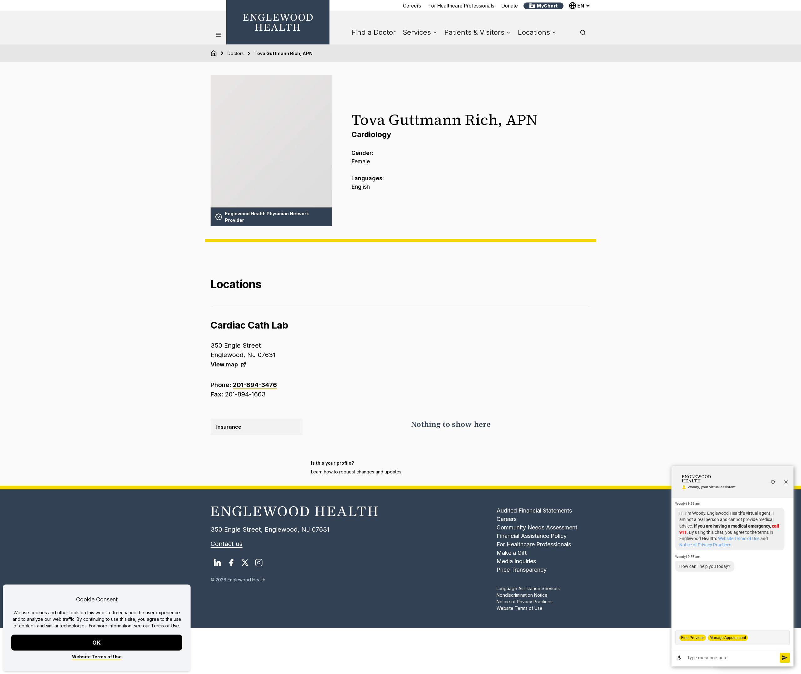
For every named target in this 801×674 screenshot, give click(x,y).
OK (96, 642)
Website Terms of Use (97, 656)
